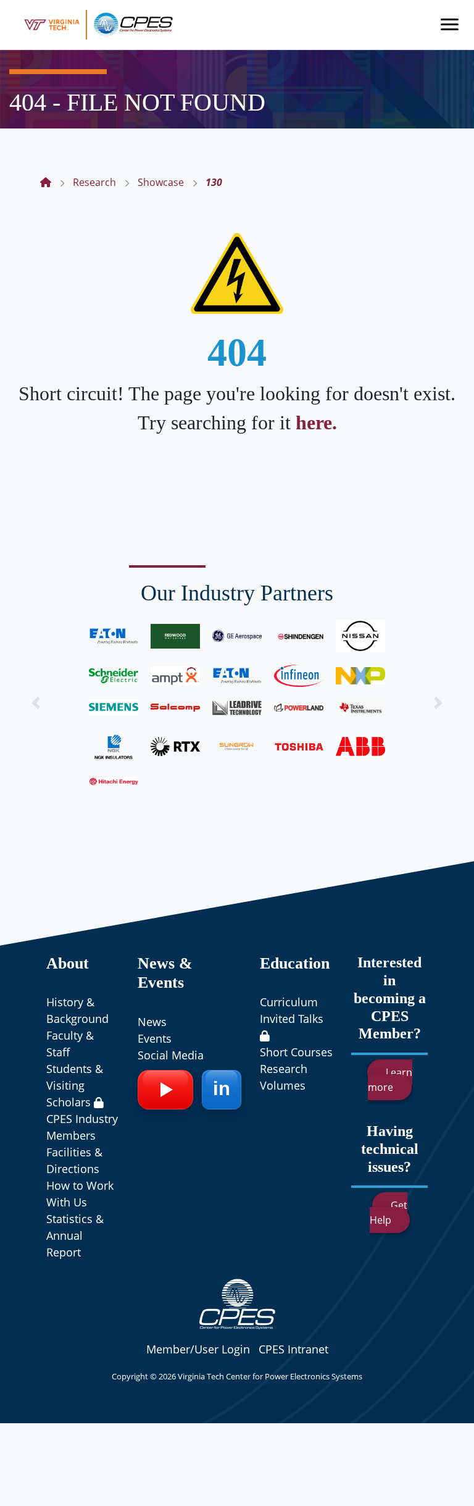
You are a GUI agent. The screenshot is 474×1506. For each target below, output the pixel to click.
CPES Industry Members (82, 1127)
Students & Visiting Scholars (74, 1085)
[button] (35, 702)
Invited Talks (291, 1018)
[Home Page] (45, 182)
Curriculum (289, 1002)
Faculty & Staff (70, 1043)
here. (316, 422)
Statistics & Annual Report (75, 1235)
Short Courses (296, 1052)
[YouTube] (165, 1089)
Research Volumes (283, 1077)
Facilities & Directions (74, 1160)
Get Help (388, 1212)
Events (155, 1038)
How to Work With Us (80, 1193)
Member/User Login (198, 1349)
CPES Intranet (293, 1349)
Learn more (390, 1080)
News (152, 1021)
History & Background (77, 1010)
